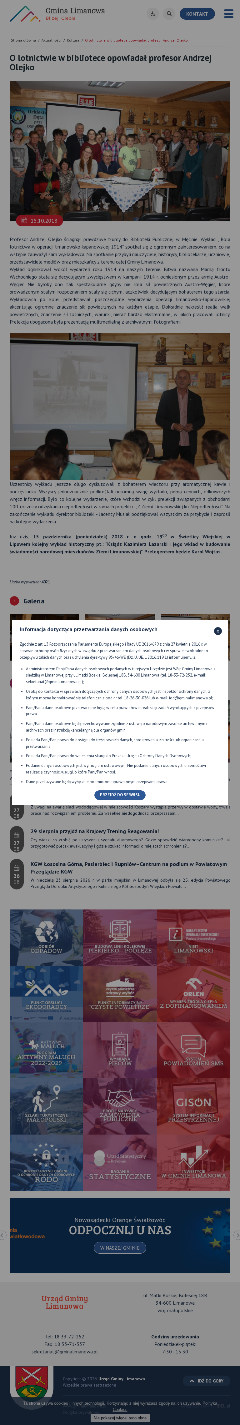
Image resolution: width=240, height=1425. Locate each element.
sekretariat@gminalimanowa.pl (54, 681)
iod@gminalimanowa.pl (190, 698)
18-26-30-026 (136, 698)
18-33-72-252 (180, 675)
